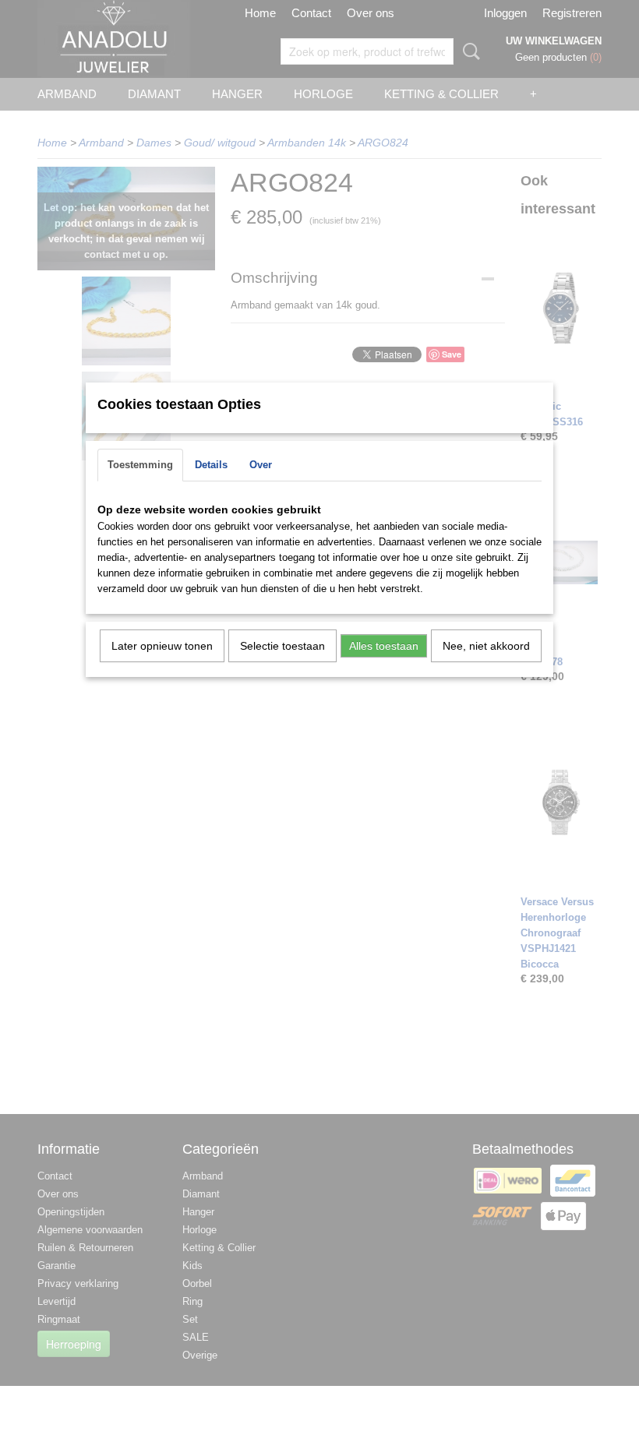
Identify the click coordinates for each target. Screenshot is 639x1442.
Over (260, 465)
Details (211, 465)
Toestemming (140, 465)
